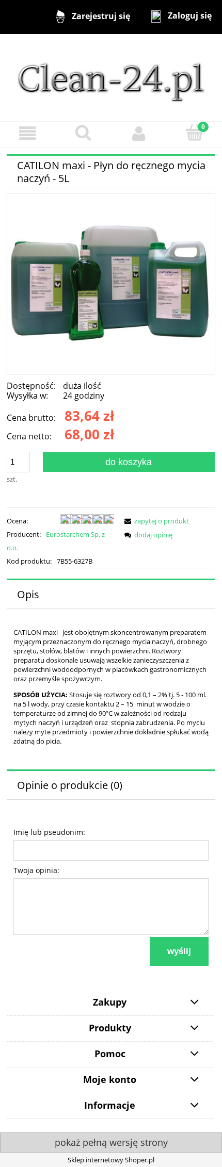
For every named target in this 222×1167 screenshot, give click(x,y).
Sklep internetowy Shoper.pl (111, 1159)
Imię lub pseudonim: (49, 832)
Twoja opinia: (36, 870)
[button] (28, 134)
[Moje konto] (139, 134)
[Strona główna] (111, 77)
